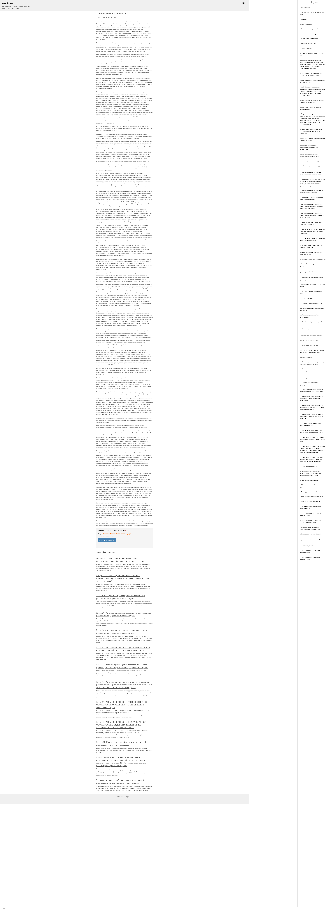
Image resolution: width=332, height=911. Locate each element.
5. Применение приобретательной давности (313, 259)
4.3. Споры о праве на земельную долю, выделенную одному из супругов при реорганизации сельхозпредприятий (311, 459)
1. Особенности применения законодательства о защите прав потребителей (309, 147)
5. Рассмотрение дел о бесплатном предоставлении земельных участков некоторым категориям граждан (310, 473)
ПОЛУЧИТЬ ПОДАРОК (106, 540)
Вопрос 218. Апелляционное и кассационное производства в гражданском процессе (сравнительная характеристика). (122, 578)
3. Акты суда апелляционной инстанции (312, 492)
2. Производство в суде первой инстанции (312, 29)
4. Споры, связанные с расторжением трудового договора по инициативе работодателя (311, 131)
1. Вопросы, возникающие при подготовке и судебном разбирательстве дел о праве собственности (312, 231)
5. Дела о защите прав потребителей (310, 534)
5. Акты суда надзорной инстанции (310, 501)
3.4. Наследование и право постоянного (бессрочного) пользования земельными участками (311, 416)
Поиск (314, 2)
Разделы (127, 797)
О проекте (120, 797)
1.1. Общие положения (306, 298)
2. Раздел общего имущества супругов (311, 336)
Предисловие (303, 19)
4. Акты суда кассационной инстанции (311, 497)
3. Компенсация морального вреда (310, 161)
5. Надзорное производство (308, 43)
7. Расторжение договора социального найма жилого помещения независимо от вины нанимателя (312, 215)
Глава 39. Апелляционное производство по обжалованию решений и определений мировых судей (123, 614)
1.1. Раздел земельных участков (309, 345)
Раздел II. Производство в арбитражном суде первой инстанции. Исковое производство (121, 743)
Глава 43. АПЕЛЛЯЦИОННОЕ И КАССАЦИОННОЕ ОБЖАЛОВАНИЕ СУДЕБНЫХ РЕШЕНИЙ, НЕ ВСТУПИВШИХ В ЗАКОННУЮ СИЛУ (121, 725)
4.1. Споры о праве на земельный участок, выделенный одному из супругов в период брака (312, 439)
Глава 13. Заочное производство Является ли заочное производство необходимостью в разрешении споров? (122, 666)
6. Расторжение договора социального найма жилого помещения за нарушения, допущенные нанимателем (312, 206)
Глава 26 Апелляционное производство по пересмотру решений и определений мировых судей (122, 631)
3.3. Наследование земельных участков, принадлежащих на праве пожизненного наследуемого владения (312, 407)
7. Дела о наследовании (306, 546)
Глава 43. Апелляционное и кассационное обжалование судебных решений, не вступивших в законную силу (123, 648)
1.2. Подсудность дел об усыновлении (311, 303)
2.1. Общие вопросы (306, 357)
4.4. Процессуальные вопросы (308, 466)
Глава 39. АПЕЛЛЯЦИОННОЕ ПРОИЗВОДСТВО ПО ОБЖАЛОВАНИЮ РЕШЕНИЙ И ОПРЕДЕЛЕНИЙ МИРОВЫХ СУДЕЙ (121, 705)
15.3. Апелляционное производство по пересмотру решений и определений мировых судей (120, 597)
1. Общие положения (306, 24)
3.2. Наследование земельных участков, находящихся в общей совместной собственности (311, 398)
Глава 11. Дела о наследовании (309, 340)
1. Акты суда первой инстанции (309, 480)
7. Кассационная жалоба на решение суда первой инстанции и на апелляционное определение (120, 781)
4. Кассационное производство (309, 38)
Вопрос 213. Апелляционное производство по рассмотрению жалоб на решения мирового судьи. (120, 559)
